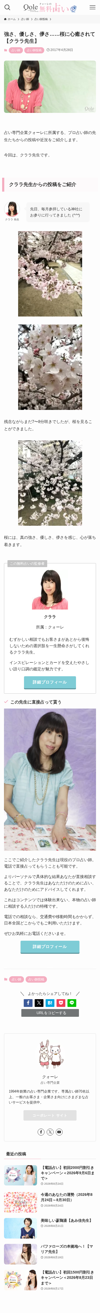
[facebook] (41, 1132)
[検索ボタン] (7, 7)
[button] (28, 1003)
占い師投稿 (34, 50)
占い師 (15, 50)
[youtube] (59, 1132)
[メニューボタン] (92, 7)
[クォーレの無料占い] (50, 7)
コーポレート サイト (50, 1115)
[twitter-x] (50, 1132)
